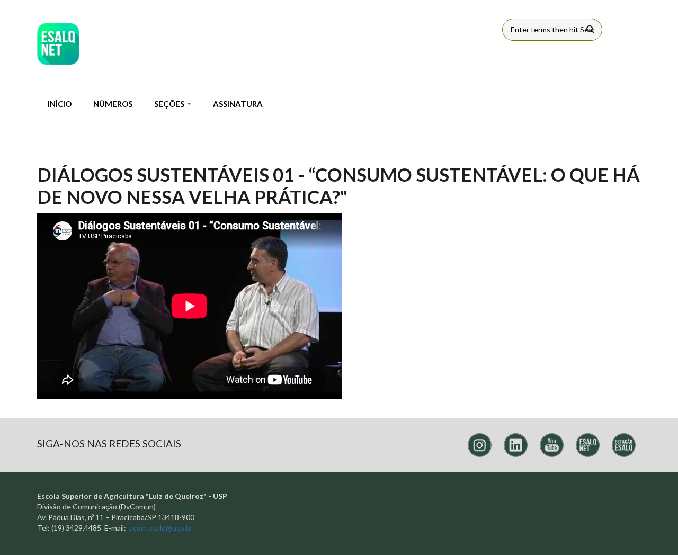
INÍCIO (60, 104)
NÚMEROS (112, 104)
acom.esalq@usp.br (161, 527)
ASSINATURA (238, 104)
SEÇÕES (170, 104)
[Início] (58, 44)
